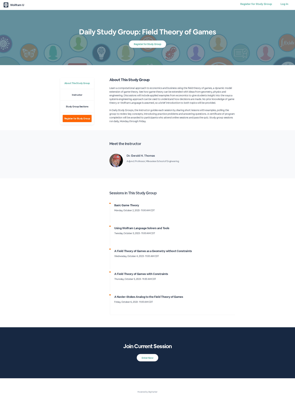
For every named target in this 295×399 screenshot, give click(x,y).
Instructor (77, 94)
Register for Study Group (256, 4)
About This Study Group (77, 83)
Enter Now (147, 358)
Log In (284, 4)
